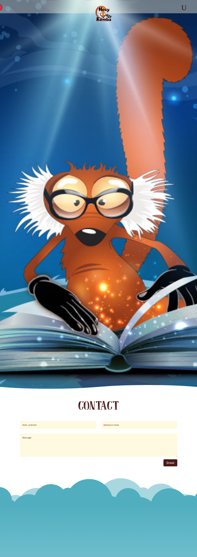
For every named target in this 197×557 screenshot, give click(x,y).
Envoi (170, 463)
